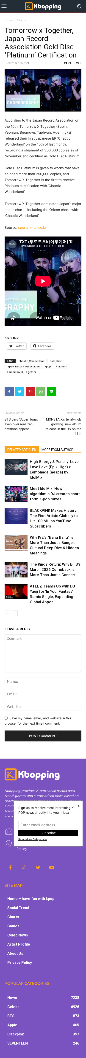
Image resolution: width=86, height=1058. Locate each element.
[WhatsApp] (40, 391)
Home (9, 20)
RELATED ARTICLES (21, 450)
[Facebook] (9, 391)
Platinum (61, 366)
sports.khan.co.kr (32, 227)
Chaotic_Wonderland (31, 361)
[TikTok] (24, 867)
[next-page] (15, 613)
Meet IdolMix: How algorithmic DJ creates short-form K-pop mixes (55, 493)
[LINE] (51, 391)
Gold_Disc (56, 361)
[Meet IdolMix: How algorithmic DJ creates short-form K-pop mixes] (16, 494)
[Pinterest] (30, 391)
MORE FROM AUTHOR (57, 450)
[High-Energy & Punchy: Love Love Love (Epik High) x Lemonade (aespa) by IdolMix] (16, 467)
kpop (48, 366)
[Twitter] (19, 391)
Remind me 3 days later (32, 839)
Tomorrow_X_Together (21, 372)
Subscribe (48, 833)
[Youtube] (51, 867)
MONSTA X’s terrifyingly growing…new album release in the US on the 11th (63, 426)
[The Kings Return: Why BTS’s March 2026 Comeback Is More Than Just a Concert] (16, 569)
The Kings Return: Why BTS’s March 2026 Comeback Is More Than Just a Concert (55, 569)
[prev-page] (7, 613)
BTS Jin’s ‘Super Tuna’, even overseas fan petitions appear (21, 424)
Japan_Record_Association (23, 366)
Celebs (21, 20)
